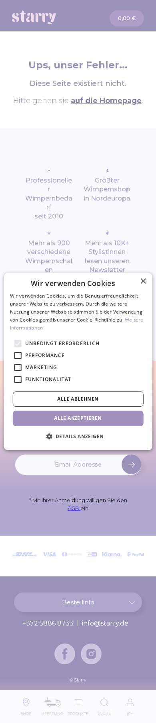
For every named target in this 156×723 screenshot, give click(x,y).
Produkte (78, 711)
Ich (130, 711)
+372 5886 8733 (48, 623)
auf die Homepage (106, 100)
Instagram (91, 654)
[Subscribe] (131, 464)
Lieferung (52, 711)
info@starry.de (105, 623)
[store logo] (45, 17)
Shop (26, 711)
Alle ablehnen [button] (77, 398)
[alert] (78, 361)
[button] (78, 436)
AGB (74, 508)
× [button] (143, 281)
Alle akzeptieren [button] (78, 418)
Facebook (64, 654)
